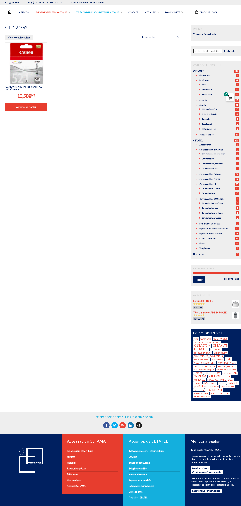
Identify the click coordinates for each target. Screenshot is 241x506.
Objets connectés (207, 238)
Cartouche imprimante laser (213, 154)
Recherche (230, 51)
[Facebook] (106, 425)
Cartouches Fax (208, 159)
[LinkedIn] (131, 425)
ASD (203, 84)
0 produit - (208, 12)
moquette (199, 379)
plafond (197, 383)
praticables (200, 386)
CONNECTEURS (201, 356)
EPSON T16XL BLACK (227, 363)
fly (214, 366)
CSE (228, 359)
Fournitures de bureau (209, 223)
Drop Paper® (207, 124)
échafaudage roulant (219, 393)
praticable (233, 383)
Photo (201, 243)
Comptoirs (206, 119)
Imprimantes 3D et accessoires (213, 228)
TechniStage (207, 94)
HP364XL (198, 373)
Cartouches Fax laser (210, 168)
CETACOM (202, 345)
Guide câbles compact (204, 370)
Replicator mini (227, 386)
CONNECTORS (216, 356)
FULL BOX (231, 366)
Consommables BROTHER (211, 149)
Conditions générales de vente (206, 472)
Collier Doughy (220, 353)
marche (226, 376)
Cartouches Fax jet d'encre (212, 163)
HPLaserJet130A (212, 373)
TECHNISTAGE (214, 389)
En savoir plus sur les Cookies (206, 490)
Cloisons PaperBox (209, 109)
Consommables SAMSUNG (211, 199)
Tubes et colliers (207, 134)
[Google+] (123, 425)
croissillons (217, 359)
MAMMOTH (207, 89)
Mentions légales (200, 468)
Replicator (214, 386)
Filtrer (199, 279)
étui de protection (202, 396)
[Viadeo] (139, 425)
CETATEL (198, 140)
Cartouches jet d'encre (211, 188)
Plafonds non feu (209, 129)
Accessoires (205, 144)
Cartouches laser (208, 193)
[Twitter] (115, 425)
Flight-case (204, 75)
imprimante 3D (229, 373)
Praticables (204, 80)
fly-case (221, 366)
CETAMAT (198, 71)
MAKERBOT (200, 376)
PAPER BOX (226, 379)
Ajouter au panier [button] (26, 107)
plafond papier (209, 383)
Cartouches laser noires (211, 218)
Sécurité (203, 100)
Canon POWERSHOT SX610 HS (207, 342)
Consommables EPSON (209, 179)
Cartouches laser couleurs (212, 213)
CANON (205, 338)
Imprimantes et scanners (210, 233)
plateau (222, 383)
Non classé (198, 254)
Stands (202, 105)
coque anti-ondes (201, 359)
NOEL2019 (212, 379)
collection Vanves (203, 352)
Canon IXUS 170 (220, 339)
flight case (206, 366)
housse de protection (226, 370)
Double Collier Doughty (204, 363)
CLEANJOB (215, 349)
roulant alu (199, 390)
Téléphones (204, 248)
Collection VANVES (209, 114)
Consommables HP (207, 184)
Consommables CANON (210, 174)
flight (196, 366)
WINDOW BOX (201, 393)
